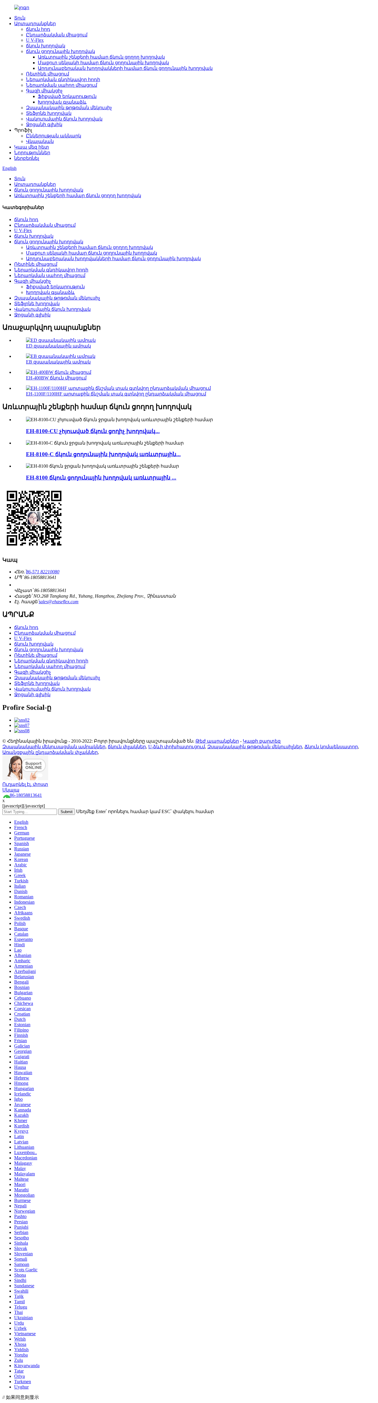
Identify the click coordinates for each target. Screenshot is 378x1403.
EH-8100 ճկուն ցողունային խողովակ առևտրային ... (101, 477)
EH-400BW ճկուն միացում (56, 377)
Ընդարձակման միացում (56, 34)
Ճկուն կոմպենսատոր (331, 746)
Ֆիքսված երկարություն (67, 96)
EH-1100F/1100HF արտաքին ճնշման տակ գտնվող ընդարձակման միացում (116, 393)
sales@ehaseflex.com (59, 601)
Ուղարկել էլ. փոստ (25, 784)
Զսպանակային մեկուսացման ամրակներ (53, 746)
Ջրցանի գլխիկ (44, 124)
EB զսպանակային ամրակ (58, 361)
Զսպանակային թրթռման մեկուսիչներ (254, 746)
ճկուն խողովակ (45, 45)
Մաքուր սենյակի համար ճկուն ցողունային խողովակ (103, 62)
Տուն (19, 17)
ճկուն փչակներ (127, 746)
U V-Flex (35, 40)
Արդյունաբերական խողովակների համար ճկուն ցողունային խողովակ (125, 68)
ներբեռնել (26, 158)
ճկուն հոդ (38, 29)
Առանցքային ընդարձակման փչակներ (50, 752)
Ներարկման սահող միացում (61, 85)
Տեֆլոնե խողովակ (48, 113)
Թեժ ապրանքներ (217, 741)
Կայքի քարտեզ (262, 741)
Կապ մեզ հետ (31, 146)
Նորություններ (32, 152)
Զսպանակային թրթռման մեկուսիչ (69, 107)
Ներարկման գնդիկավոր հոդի (63, 79)
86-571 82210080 (42, 571)
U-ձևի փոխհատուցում (176, 746)
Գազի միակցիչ (44, 90)
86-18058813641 (26, 795)
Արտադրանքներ (35, 23)
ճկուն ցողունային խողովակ (60, 51)
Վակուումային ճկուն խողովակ (64, 118)
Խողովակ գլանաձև (62, 101)
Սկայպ (10, 789)
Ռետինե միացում (47, 73)
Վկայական (40, 141)
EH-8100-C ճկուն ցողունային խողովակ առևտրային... (103, 454)
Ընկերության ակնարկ (53, 135)
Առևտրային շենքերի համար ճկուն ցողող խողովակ (101, 56)
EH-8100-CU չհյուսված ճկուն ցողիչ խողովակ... (93, 431)
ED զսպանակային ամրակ (58, 345)
